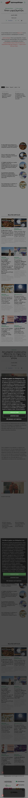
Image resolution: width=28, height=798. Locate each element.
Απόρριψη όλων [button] (14, 415)
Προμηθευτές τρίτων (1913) (13, 393)
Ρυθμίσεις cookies (11, 409)
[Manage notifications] (3, 795)
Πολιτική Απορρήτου (20, 409)
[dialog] (14, 399)
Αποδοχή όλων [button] (14, 412)
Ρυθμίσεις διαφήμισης (16, 406)
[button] (14, 419)
